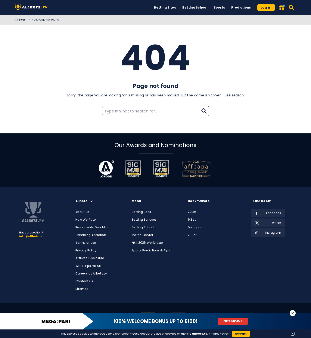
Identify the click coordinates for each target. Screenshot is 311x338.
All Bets (20, 19)
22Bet (192, 212)
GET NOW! (232, 321)
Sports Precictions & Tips (151, 250)
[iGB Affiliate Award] (106, 169)
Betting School (194, 7)
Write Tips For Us (88, 266)
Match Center (142, 235)
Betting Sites (165, 7)
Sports (219, 7)
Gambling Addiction (90, 235)
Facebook (273, 213)
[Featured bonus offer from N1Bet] (282, 8)
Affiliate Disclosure (89, 258)
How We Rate (85, 219)
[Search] (292, 7)
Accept (241, 334)
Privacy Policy (85, 250)
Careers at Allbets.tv (91, 273)
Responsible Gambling (92, 227)
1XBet (192, 219)
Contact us (84, 281)
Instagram (273, 232)
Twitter (275, 223)
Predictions (241, 7)
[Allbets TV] (32, 7)
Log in (266, 7)
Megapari (195, 227)
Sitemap (81, 289)
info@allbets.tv (31, 236)
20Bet (192, 235)
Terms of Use (85, 243)
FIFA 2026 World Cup (147, 243)
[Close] (292, 313)
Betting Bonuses (144, 219)
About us (82, 212)
